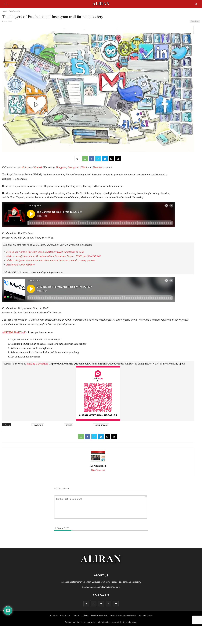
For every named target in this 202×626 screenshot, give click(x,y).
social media (101, 424)
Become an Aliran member (20, 264)
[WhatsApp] (85, 158)
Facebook (38, 424)
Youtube (97, 167)
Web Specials (14, 11)
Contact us (65, 615)
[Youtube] (116, 603)
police (69, 424)
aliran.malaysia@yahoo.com (106, 587)
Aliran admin (98, 466)
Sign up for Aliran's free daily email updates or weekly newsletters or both (45, 251)
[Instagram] (93, 603)
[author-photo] (98, 461)
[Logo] (101, 567)
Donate (76, 615)
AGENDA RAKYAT (14, 332)
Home (4, 11)
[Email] (111, 158)
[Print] (118, 158)
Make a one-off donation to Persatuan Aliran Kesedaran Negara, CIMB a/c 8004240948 (53, 256)
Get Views (195, 21)
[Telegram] (105, 158)
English (38, 167)
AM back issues (146, 615)
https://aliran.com (98, 469)
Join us (85, 615)
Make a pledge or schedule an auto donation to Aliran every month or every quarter (50, 260)
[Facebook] (91, 158)
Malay (25, 167)
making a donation (37, 363)
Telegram (61, 167)
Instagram (73, 167)
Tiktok (83, 167)
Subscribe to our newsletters (123, 615)
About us (54, 615)
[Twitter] (98, 158)
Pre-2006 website (99, 615)
